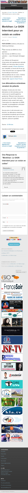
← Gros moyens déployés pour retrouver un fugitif (7, 19)
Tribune (2, 465)
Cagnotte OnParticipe (14, 244)
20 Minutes (10, 124)
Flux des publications (5, 483)
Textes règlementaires (6, 463)
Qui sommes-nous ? (5, 469)
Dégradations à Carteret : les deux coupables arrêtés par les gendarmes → (20, 20)
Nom (5, 222)
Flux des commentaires (6, 485)
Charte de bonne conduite (6, 471)
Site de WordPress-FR (6, 487)
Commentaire (5, 204)
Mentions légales (4, 473)
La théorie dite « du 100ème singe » (9, 255)
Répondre (6, 187)
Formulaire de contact (5, 474)
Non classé (3, 460)
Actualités (3, 451)
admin (15, 136)
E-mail (5, 218)
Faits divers (14, 12)
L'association (4, 458)
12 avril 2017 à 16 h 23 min (8, 169)
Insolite (2, 456)
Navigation (14, 5)
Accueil (9, 12)
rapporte (16, 79)
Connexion (3, 480)
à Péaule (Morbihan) (18, 66)
